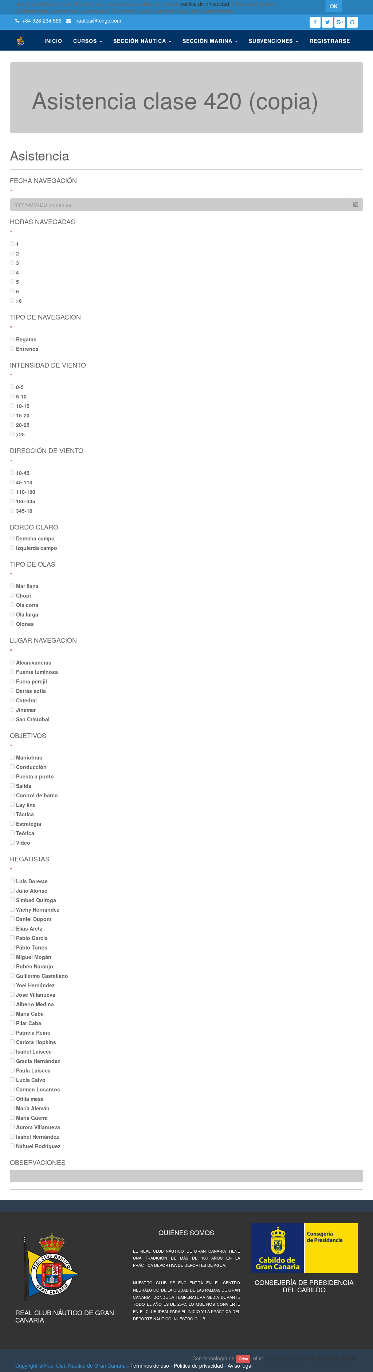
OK (334, 6)
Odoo (243, 1358)
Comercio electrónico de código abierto (311, 1358)
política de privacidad (204, 3)
